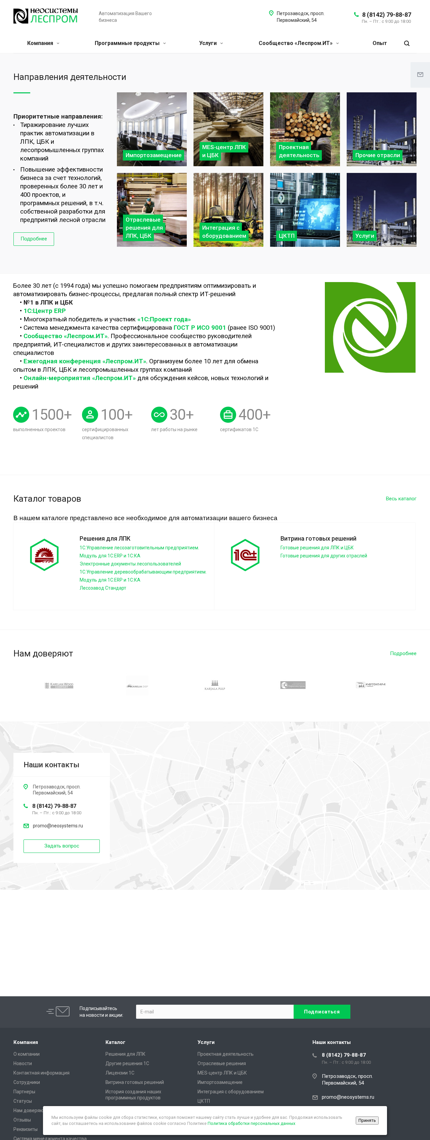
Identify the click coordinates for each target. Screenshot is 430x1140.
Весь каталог (401, 499)
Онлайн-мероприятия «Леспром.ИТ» (80, 378)
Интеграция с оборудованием (231, 1091)
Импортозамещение (220, 1082)
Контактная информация (41, 1073)
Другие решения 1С (127, 1063)
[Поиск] (407, 43)
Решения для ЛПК (125, 1054)
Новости (22, 1063)
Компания (40, 43)
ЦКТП (204, 1101)
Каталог (115, 1042)
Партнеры (24, 1091)
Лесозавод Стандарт (103, 588)
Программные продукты (128, 43)
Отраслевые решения (222, 1063)
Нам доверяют (29, 1110)
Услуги (208, 43)
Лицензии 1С (119, 1073)
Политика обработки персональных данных (251, 1123)
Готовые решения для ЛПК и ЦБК (317, 547)
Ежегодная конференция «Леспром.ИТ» (85, 361)
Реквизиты (25, 1129)
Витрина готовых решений (134, 1082)
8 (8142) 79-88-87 (386, 14)
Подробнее (33, 239)
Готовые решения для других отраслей (324, 555)
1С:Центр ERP (45, 311)
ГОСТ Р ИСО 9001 (200, 327)
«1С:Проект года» (164, 319)
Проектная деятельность (226, 1054)
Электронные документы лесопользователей (130, 563)
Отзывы (22, 1120)
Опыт (380, 43)
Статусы (22, 1101)
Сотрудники (26, 1082)
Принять (367, 1120)
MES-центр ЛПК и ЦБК (222, 1073)
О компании (26, 1054)
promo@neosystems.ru (58, 825)
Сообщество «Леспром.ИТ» (296, 43)
